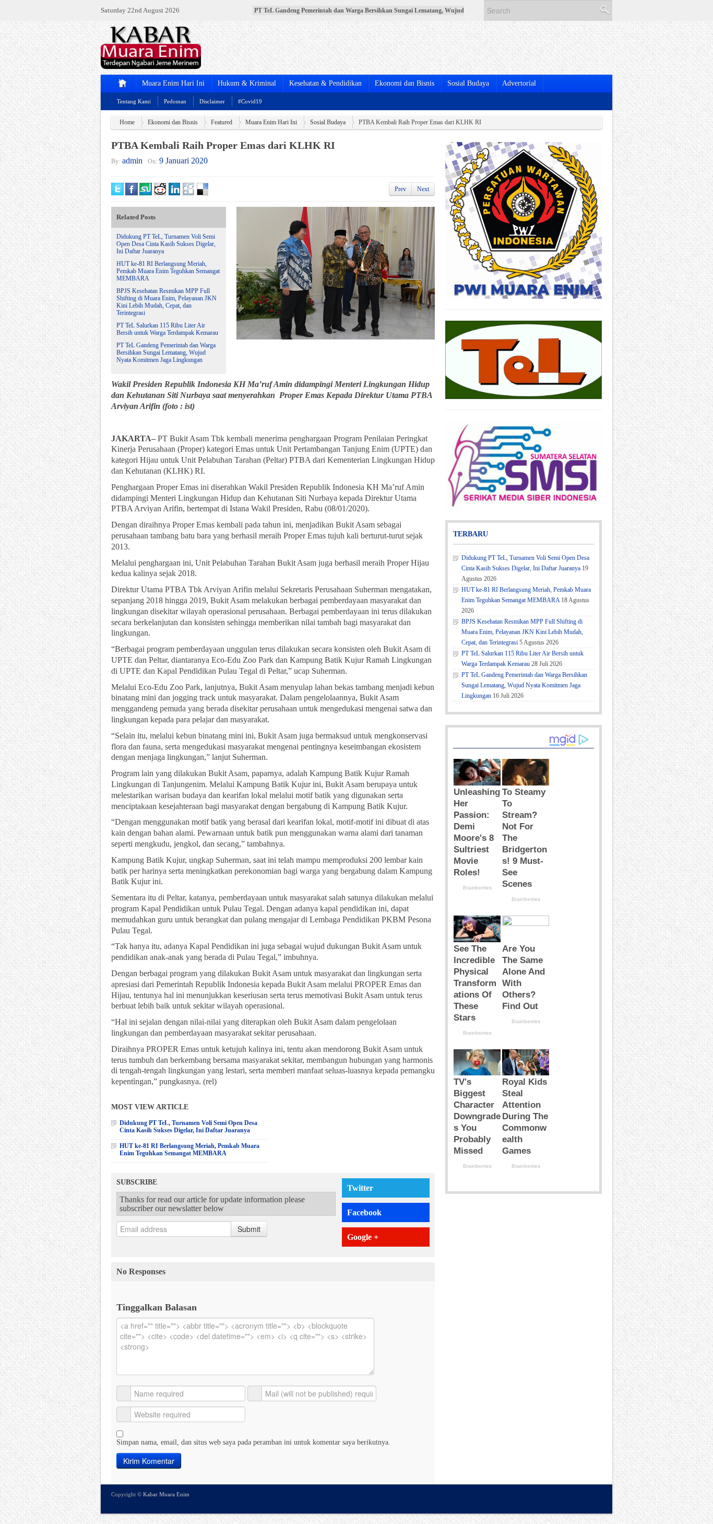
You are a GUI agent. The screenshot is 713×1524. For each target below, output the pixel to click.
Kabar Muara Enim (166, 1494)
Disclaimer (212, 101)
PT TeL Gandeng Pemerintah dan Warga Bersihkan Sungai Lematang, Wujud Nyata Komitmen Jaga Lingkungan (166, 353)
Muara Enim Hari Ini (173, 83)
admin (132, 160)
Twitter (360, 1187)
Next (423, 189)
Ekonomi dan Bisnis (404, 83)
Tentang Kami (134, 101)
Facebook (364, 1212)
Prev (400, 189)
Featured (221, 122)
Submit (248, 1229)
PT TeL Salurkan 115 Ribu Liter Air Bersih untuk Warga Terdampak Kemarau (167, 329)
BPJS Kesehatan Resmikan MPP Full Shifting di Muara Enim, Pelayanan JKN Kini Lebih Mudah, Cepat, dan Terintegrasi (166, 301)
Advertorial (519, 83)
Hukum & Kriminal (247, 83)
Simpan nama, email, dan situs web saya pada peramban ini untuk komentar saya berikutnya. (253, 1442)
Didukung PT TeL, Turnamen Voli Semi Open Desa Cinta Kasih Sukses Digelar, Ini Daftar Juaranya (166, 244)
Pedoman (175, 101)
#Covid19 (250, 101)
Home (127, 122)
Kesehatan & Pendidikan (325, 83)
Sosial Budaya (468, 83)
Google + (362, 1237)
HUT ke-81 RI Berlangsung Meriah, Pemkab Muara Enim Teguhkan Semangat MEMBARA (168, 271)
